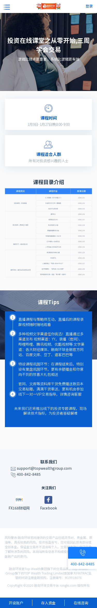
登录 (89, 6)
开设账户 (16, 602)
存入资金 (48, 602)
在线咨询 (81, 602)
